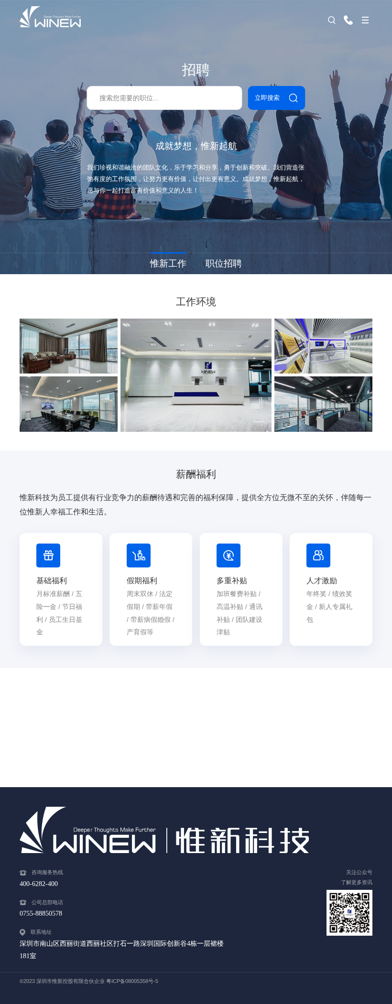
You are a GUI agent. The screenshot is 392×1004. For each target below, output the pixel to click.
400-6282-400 (351, 20)
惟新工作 (168, 263)
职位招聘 (224, 263)
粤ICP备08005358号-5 (132, 981)
